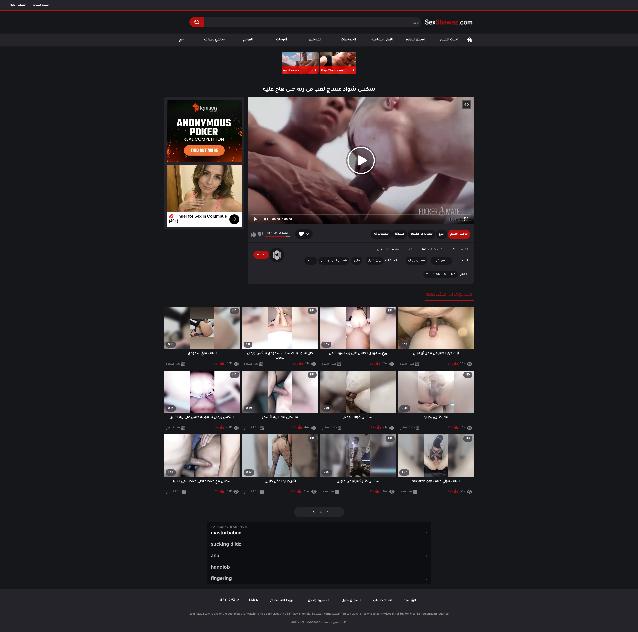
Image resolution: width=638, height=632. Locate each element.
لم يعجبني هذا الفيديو (260, 234)
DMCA (253, 600)
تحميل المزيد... (319, 512)
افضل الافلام (415, 40)
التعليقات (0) (381, 234)
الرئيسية (470, 40)
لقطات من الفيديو (421, 234)
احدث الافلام (449, 40)
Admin (261, 254)
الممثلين (315, 40)
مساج (310, 260)
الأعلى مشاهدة (382, 40)
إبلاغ (441, 234)
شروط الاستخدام (282, 600)
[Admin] (276, 255)
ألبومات (281, 40)
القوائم (248, 40)
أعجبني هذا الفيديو (253, 234)
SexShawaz (313, 622)
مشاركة (399, 234)
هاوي (356, 260)
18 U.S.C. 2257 (229, 600)
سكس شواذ (441, 260)
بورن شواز (374, 260)
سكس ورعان (416, 260)
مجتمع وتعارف (214, 40)
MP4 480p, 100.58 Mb (440, 274)
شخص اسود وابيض (334, 260)
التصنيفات (348, 40)
